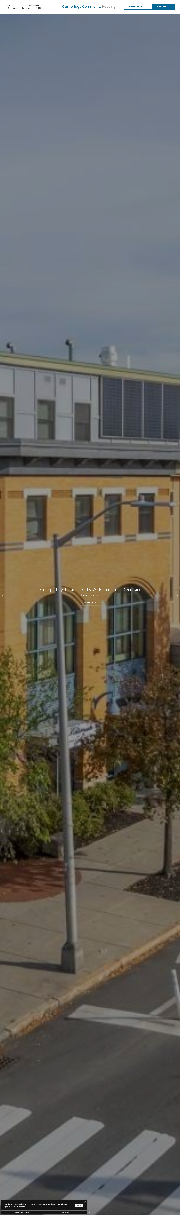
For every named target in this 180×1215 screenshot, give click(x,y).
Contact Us (65, 1212)
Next (177, 596)
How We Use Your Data (22, 1212)
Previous (3, 596)
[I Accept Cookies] (85, 1202)
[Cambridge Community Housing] (89, 7)
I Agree (78, 1205)
